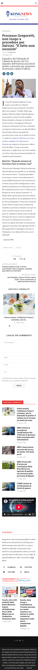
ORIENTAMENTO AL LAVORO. (15, 579)
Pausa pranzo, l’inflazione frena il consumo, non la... (19, 318)
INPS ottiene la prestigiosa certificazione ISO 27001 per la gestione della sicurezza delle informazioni (26, 434)
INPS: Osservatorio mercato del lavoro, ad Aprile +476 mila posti (25, 450)
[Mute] (30, 514)
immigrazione (7, 247)
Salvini (18, 247)
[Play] (5, 514)
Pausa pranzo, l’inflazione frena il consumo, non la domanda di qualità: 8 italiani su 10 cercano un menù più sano (26, 414)
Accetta (29, 668)
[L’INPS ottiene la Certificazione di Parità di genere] (8, 486)
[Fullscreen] (33, 514)
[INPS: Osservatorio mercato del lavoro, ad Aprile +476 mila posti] (8, 450)
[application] (19, 507)
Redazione (12, 52)
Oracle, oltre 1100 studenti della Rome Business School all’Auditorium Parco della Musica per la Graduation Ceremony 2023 (9, 609)
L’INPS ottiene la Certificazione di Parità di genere (24, 485)
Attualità (6, 31)
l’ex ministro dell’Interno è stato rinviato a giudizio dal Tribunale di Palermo (18, 141)
